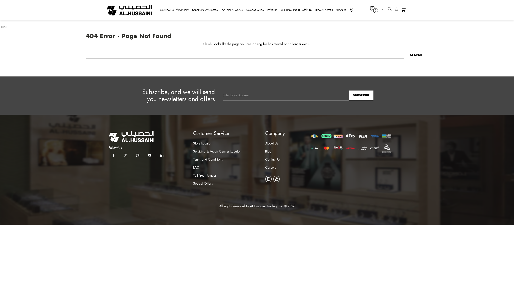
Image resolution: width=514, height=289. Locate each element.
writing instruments (296, 10)
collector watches (174, 10)
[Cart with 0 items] (403, 9)
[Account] (396, 10)
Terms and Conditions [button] (208, 159)
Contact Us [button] (273, 159)
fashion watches (205, 10)
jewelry (272, 10)
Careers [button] (270, 167)
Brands (341, 10)
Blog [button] (268, 151)
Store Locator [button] (202, 143)
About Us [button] (271, 143)
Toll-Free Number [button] (204, 175)
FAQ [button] (196, 167)
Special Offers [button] (203, 183)
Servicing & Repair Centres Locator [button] (217, 151)
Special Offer (324, 10)
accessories (255, 10)
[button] (131, 136)
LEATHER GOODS (232, 10)
